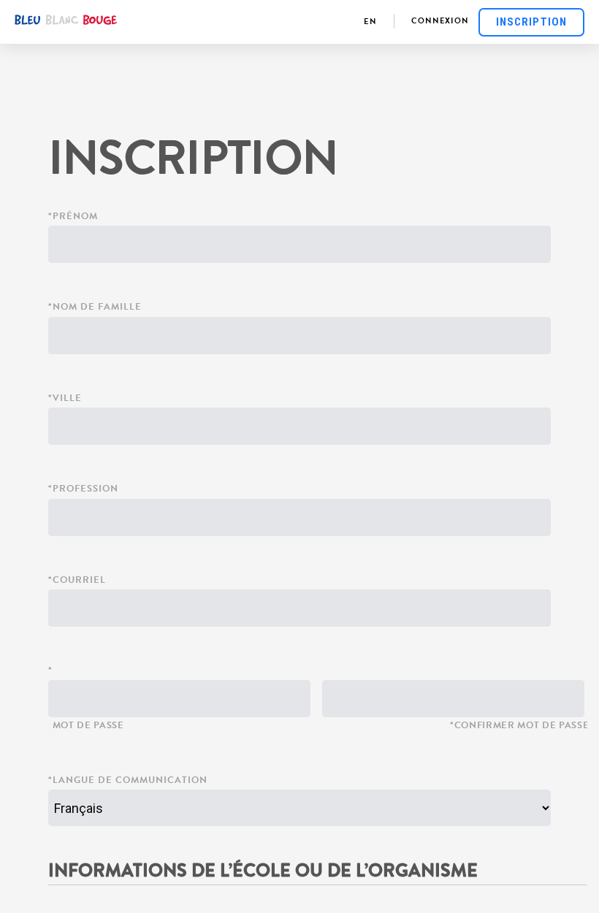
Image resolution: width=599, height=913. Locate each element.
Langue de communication (130, 781)
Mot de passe (88, 726)
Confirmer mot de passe (522, 726)
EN (370, 22)
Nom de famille (97, 308)
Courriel (79, 581)
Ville (67, 399)
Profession (85, 489)
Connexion (440, 22)
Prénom (75, 217)
